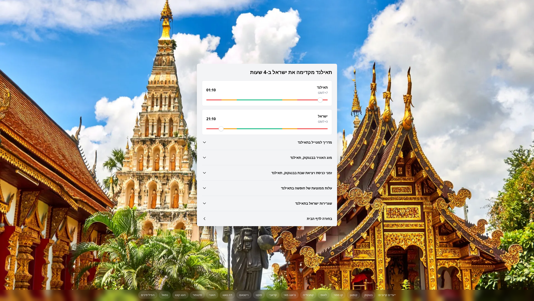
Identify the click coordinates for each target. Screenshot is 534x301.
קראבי (273, 295)
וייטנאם (244, 295)
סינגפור (197, 295)
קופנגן (353, 295)
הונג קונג (180, 295)
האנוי (212, 295)
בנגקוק (368, 295)
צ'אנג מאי (290, 295)
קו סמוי (338, 295)
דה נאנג (227, 295)
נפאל (165, 295)
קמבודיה (308, 295)
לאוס (324, 295)
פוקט (259, 295)
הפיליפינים (148, 295)
